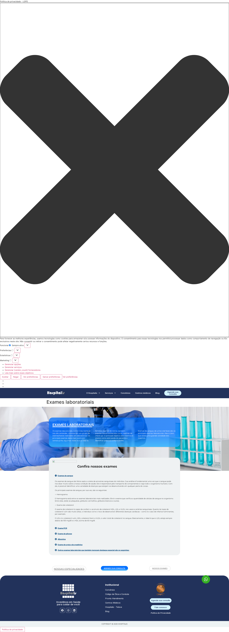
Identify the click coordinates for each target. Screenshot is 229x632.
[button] (114, 170)
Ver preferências (30, 377)
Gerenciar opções (13, 364)
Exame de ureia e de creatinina (70, 545)
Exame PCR (62, 528)
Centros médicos (143, 393)
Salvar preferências (51, 377)
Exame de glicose (65, 534)
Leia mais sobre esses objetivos (19, 373)
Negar (16, 377)
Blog (157, 393)
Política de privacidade (12, 629)
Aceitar (5, 377)
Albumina (62, 539)
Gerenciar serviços (13, 367)
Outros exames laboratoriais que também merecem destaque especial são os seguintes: (93, 550)
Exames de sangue (65, 476)
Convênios (125, 393)
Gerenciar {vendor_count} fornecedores (22, 370)
